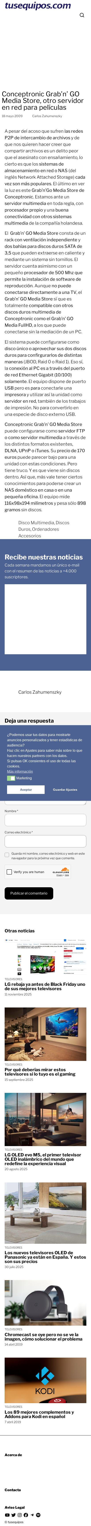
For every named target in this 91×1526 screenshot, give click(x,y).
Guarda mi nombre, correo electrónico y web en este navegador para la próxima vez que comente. (48, 856)
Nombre (11, 811)
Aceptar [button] (26, 789)
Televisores (13, 979)
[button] (11, 778)
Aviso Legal (15, 1507)
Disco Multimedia (36, 522)
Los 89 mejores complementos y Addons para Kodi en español (39, 1414)
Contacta (13, 1490)
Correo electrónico (19, 832)
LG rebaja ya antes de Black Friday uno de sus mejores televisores (45, 986)
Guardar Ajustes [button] (65, 789)
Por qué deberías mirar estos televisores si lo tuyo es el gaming (40, 1071)
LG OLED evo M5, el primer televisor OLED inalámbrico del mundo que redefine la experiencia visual (43, 1159)
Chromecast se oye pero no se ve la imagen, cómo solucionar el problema (43, 1336)
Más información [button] (20, 771)
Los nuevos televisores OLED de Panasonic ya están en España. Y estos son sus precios (45, 1257)
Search (82, 15)
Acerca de (13, 1455)
